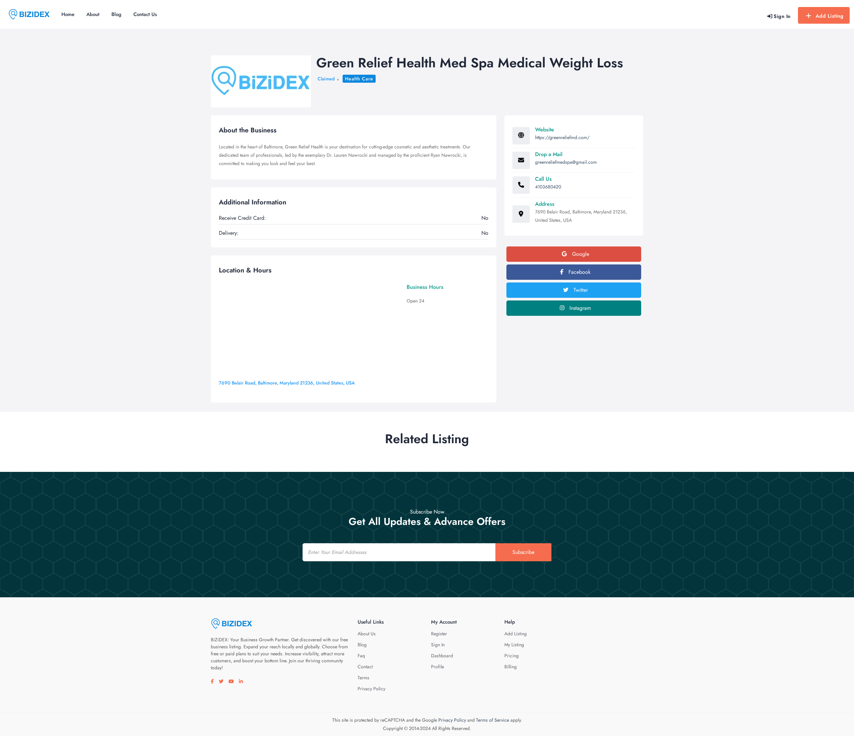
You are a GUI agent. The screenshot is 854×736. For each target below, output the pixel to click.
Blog (116, 14)
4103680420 (548, 186)
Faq (361, 655)
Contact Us (145, 14)
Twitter (580, 290)
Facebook (578, 272)
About (92, 14)
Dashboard (442, 655)
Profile (437, 666)
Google (579, 254)
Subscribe (523, 552)
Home (67, 14)
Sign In (438, 644)
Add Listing (830, 16)
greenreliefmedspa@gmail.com (566, 162)
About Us (367, 633)
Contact (365, 666)
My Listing (514, 644)
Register (439, 633)
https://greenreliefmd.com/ (562, 137)
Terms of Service (492, 720)
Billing (510, 666)
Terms (363, 677)
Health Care (359, 78)
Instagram (579, 308)
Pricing (511, 655)
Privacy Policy (371, 688)
